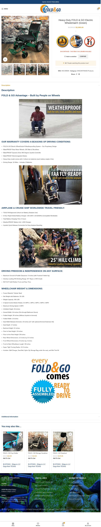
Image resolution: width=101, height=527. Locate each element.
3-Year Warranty (74, 482)
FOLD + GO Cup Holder (10, 453)
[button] (3, 39)
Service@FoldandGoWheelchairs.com (13, 501)
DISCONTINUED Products (85, 71)
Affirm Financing (40, 499)
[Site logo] (50, 9)
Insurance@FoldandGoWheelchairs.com (14, 499)
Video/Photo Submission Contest (79, 495)
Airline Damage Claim (75, 485)
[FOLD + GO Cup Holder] (13, 441)
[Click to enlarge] (5, 59)
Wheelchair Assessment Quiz (44, 495)
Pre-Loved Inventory (41, 485)
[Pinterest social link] (79, 74)
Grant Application (74, 492)
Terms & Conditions (75, 499)
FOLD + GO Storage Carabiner (38, 453)
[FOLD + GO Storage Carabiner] (38, 441)
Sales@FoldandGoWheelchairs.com (12, 497)
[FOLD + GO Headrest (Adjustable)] (63, 441)
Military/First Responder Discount (45, 489)
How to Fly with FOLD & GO (44, 482)
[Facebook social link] (76, 74)
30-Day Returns (74, 489)
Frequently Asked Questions (44, 492)
